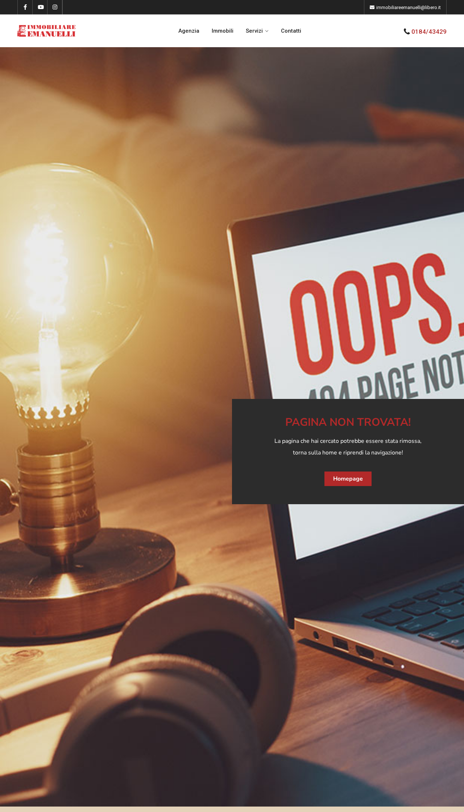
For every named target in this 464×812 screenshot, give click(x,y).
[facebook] (25, 7)
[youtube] (40, 7)
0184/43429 (429, 31)
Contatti (291, 31)
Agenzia (188, 31)
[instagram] (54, 7)
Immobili (222, 31)
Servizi (254, 31)
